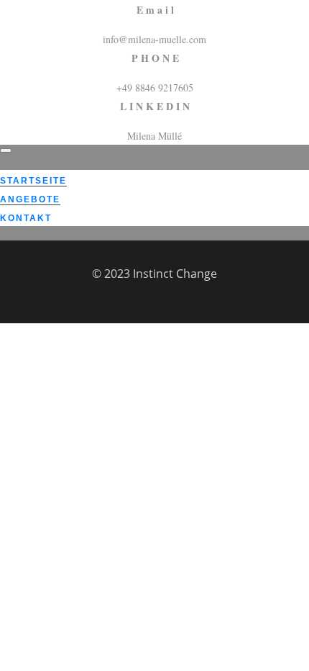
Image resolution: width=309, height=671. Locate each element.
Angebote (30, 199)
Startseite (33, 181)
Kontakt (26, 218)
